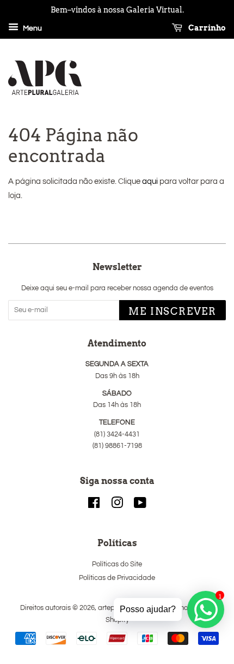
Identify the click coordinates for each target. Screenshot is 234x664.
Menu (31, 28)
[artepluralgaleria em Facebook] (94, 505)
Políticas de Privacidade (117, 578)
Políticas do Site (117, 564)
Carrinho (206, 27)
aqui (150, 181)
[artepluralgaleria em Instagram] (117, 505)
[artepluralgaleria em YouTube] (140, 505)
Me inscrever (172, 311)
